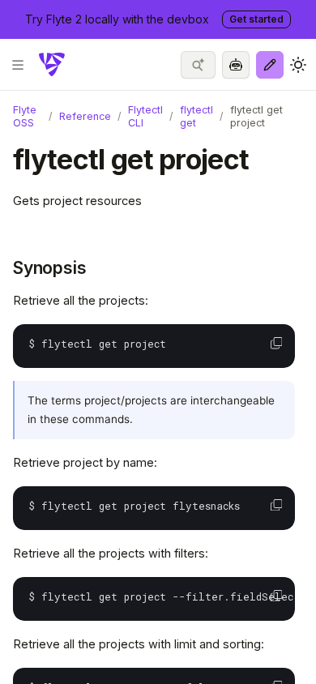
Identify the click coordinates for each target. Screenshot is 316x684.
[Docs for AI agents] (236, 65)
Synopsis (49, 268)
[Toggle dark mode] (298, 64)
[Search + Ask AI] (198, 65)
